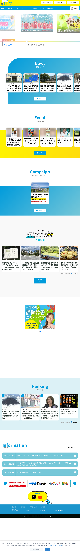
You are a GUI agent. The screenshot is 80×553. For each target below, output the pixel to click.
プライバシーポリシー (55, 545)
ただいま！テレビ (15, 510)
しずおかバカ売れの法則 (44, 511)
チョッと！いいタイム (29, 511)
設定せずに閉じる (37, 549)
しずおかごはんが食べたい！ (59, 510)
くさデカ (27, 510)
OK (47, 550)
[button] (39, 331)
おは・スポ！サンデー (15, 511)
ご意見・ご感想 (72, 2)
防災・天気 (59, 2)
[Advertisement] (21, 352)
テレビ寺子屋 (42, 510)
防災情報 (43, 507)
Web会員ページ (47, 2)
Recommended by (66, 273)
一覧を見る (71, 448)
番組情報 (14, 509)
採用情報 (23, 507)
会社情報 (14, 507)
